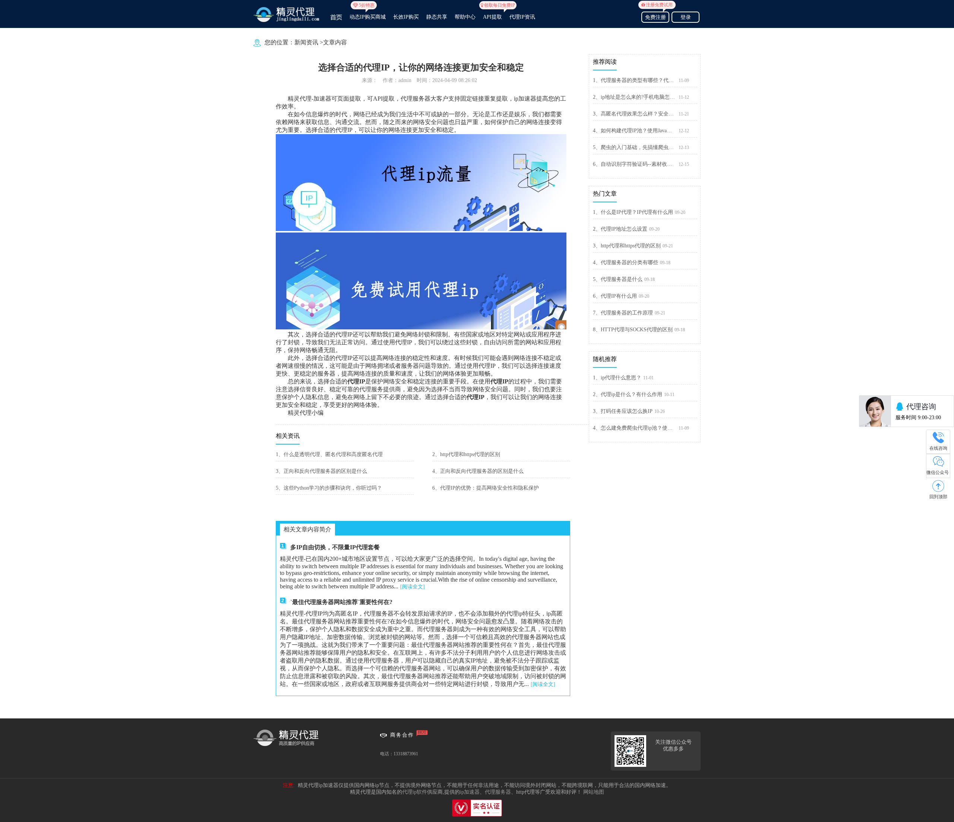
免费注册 (657, 16)
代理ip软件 (414, 792)
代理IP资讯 (522, 17)
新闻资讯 (306, 42)
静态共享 (436, 17)
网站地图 (593, 792)
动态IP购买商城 (368, 14)
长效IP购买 (406, 17)
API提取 (492, 14)
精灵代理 (300, 98)
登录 (685, 17)
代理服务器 (498, 792)
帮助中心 (465, 17)
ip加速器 (470, 792)
